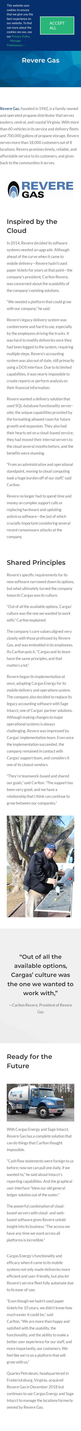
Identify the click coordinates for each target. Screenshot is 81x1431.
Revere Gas (9, 108)
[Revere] (40, 181)
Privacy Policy (20, 36)
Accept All (57, 25)
